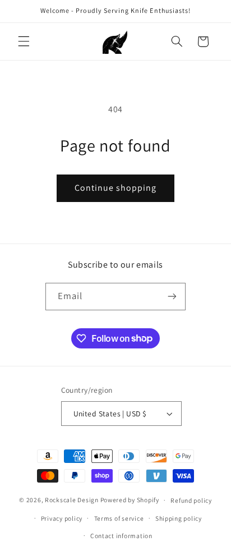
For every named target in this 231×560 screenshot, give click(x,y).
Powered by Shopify (129, 499)
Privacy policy (61, 518)
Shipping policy (178, 518)
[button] (23, 41)
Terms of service (119, 518)
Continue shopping (116, 188)
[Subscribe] (172, 296)
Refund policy (191, 500)
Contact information (121, 535)
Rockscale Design (72, 499)
